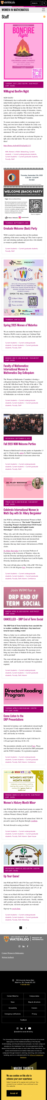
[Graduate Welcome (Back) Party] (23, 193)
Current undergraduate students (25, 154)
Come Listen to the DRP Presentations (13, 717)
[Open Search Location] (44, 3)
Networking (25, 152)
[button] (36, 3)
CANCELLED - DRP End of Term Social (23, 619)
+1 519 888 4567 (25, 984)
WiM (6, 152)
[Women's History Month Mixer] (23, 780)
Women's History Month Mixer (20, 803)
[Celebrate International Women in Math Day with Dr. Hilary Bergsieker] (23, 487)
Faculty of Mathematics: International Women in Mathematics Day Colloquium (19, 369)
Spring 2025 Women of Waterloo (20, 325)
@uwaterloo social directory (23, 1032)
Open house (32, 836)
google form (16, 908)
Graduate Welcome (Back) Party (20, 228)
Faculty (7, 159)
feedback (11, 957)
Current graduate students (28, 157)
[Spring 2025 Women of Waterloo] (23, 288)
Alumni (24, 578)
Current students (11, 157)
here (23, 567)
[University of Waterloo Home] (8, 3)
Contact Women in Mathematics (13, 953)
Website (5, 957)
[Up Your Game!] (23, 855)
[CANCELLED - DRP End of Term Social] (23, 597)
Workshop (25, 920)
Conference (32, 578)
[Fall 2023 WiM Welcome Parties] (23, 424)
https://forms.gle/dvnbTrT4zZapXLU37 (17, 145)
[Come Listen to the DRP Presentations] (23, 694)
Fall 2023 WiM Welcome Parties (20, 444)
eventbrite (34, 821)
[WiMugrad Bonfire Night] (23, 51)
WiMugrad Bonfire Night (16, 91)
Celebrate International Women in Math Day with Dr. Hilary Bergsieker (22, 511)
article (22, 453)
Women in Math (14, 152)
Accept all (14, 1093)
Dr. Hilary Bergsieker (11, 551)
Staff (12, 159)
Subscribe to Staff (44, 17)
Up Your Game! (11, 876)
